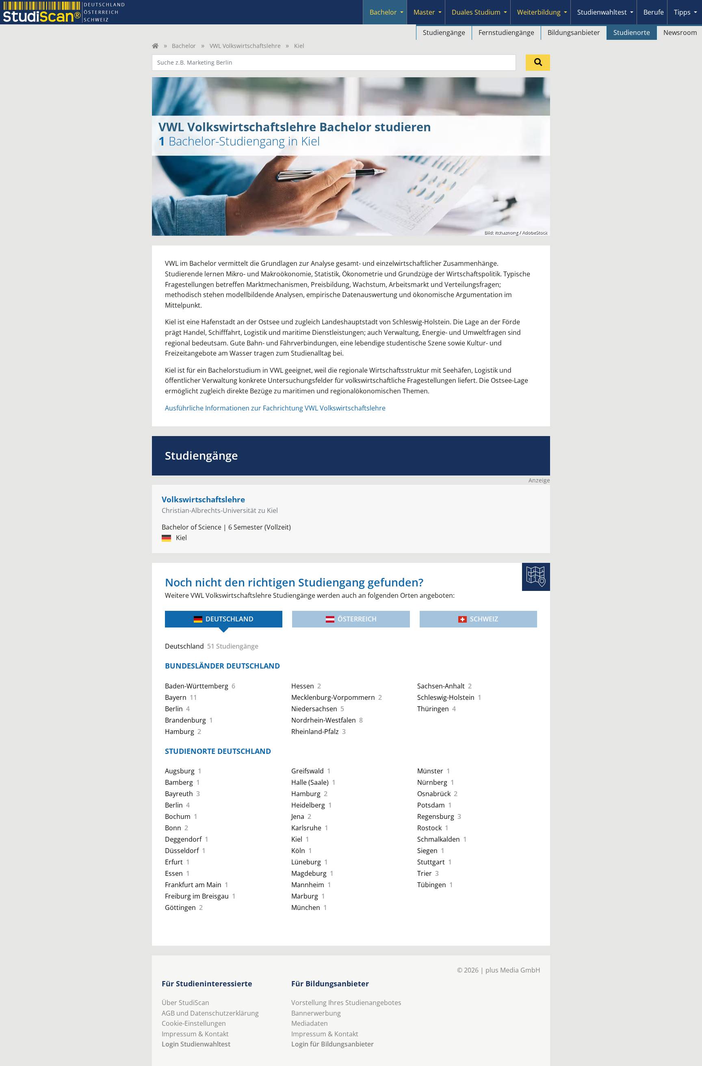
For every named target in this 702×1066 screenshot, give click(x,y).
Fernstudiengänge (506, 32)
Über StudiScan (185, 1002)
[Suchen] (538, 62)
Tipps (682, 12)
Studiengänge (444, 32)
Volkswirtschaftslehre (203, 499)
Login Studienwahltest (196, 1044)
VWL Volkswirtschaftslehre (245, 46)
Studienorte (631, 32)
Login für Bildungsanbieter (332, 1044)
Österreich (357, 618)
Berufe (654, 12)
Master (424, 12)
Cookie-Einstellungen (194, 1023)
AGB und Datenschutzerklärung (210, 1013)
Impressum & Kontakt (195, 1033)
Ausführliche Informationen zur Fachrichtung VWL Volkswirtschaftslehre (275, 408)
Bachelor (383, 12)
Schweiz (484, 618)
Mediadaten (309, 1023)
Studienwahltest (602, 12)
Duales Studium (476, 12)
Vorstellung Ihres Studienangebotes (346, 1002)
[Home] (155, 45)
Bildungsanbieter (574, 32)
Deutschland (230, 618)
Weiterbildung (539, 12)
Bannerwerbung (316, 1013)
